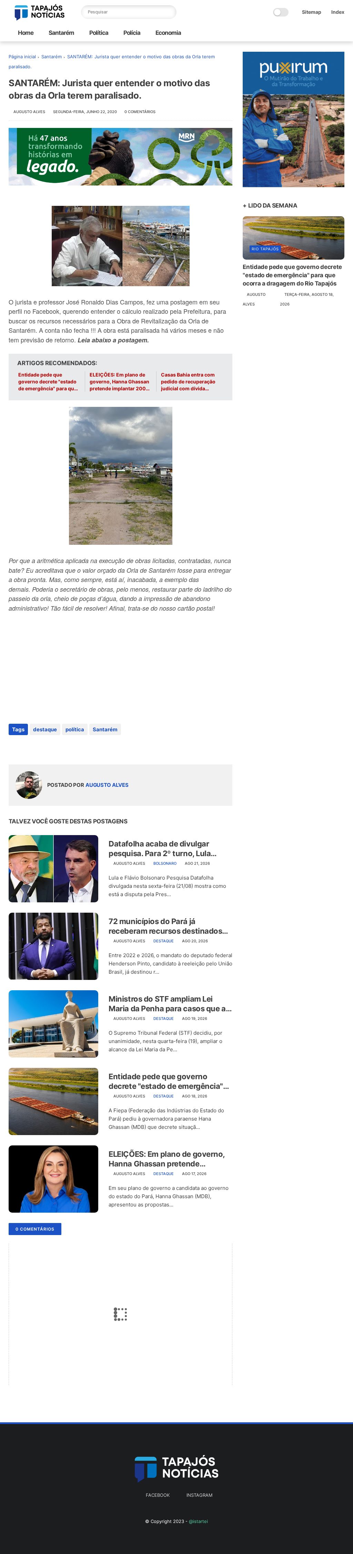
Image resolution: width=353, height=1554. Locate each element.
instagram (199, 1495)
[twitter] (28, 748)
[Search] (169, 12)
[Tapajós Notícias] (40, 18)
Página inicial (22, 56)
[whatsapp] (42, 748)
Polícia (131, 32)
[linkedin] (70, 748)
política (74, 729)
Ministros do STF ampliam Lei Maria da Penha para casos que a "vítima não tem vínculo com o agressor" (167, 1004)
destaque (45, 729)
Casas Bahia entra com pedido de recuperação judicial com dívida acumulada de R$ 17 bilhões (188, 382)
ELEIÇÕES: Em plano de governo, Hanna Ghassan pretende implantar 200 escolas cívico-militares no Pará (119, 382)
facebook (158, 1495)
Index (337, 12)
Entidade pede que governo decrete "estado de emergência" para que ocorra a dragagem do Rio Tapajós (48, 382)
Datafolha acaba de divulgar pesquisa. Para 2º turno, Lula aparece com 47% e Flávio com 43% (164, 849)
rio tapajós (265, 249)
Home (25, 32)
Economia (167, 32)
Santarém (61, 32)
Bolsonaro (164, 863)
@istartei (198, 1521)
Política (98, 32)
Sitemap (311, 12)
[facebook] (15, 748)
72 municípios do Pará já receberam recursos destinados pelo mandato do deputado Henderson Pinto (165, 926)
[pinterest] (56, 748)
